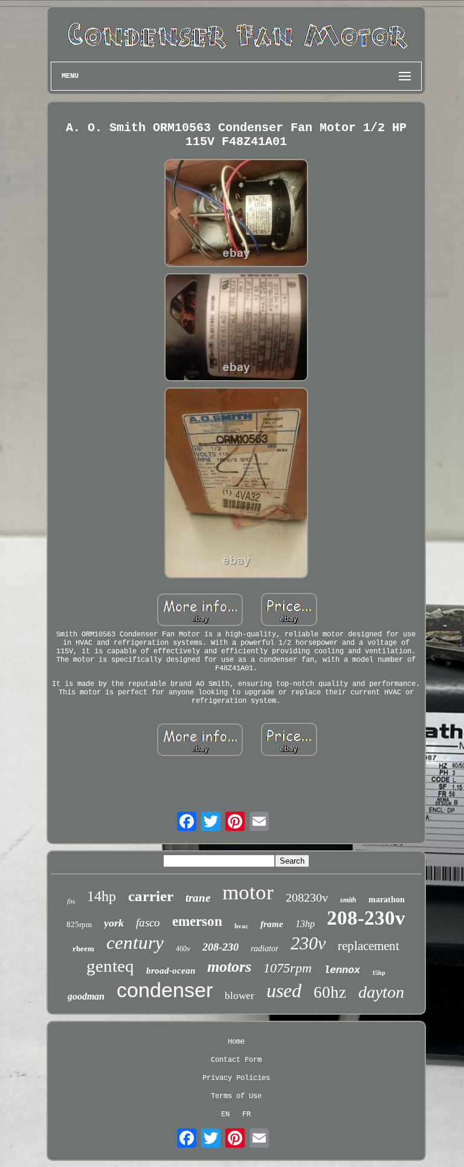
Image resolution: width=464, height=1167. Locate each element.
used (283, 990)
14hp (101, 896)
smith (348, 900)
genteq (110, 965)
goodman (86, 996)
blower (239, 995)
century (135, 942)
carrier (150, 896)
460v (183, 949)
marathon (387, 899)
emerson (197, 921)
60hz (330, 992)
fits (71, 901)
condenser (165, 989)
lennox (342, 970)
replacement (368, 946)
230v (308, 943)
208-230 (220, 947)
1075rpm (287, 967)
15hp (378, 972)
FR (246, 1114)
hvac (241, 925)
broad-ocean (170, 970)
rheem (83, 948)
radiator (265, 948)
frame (271, 924)
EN (225, 1114)
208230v (307, 897)
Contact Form (236, 1060)
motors (229, 966)
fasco (148, 922)
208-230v (366, 918)
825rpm (79, 924)
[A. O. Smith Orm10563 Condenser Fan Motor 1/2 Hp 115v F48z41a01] (236, 214)
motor (248, 892)
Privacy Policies (236, 1078)
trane (197, 897)
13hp (305, 924)
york (114, 923)
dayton (381, 992)
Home (236, 1042)
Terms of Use (236, 1096)
